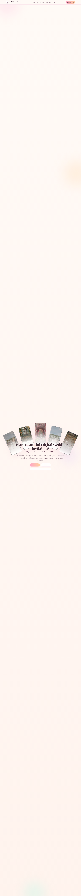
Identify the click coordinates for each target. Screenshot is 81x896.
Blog (54, 2)
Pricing (46, 2)
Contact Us (34, 465)
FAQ (50, 2)
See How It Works (46, 465)
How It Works (35, 2)
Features (42, 2)
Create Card (69, 2)
